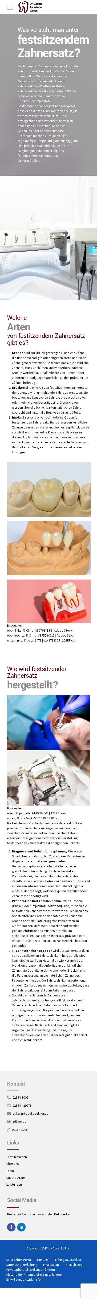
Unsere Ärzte (15, 1177)
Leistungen (14, 1184)
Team (10, 1171)
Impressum (51, 1264)
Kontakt (42, 1259)
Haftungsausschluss (68, 1259)
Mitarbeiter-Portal (19, 1259)
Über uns (12, 1163)
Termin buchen (16, 1157)
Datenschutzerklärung (21, 1264)
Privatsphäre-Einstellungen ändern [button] (30, 1269)
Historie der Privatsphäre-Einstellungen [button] (34, 1274)
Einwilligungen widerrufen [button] (24, 1279)
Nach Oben (76, 1264)
